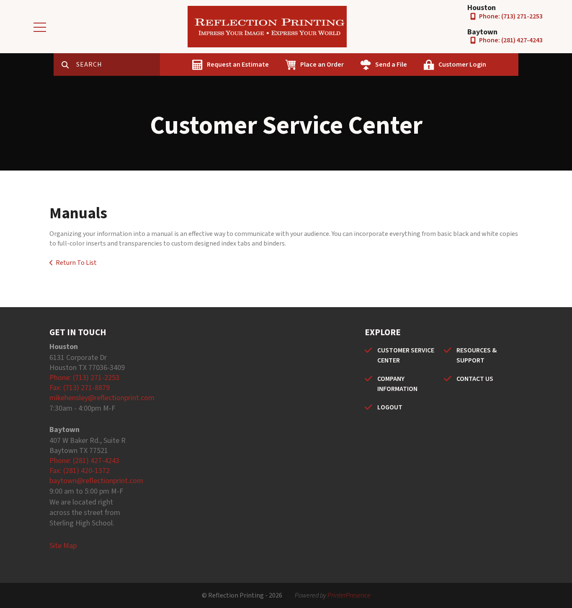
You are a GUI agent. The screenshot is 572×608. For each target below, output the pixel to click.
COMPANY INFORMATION (397, 383)
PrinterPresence (349, 595)
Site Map (63, 546)
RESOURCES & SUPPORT (476, 355)
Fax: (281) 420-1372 (79, 471)
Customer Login (462, 64)
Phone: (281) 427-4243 (511, 40)
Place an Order (322, 64)
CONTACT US (474, 378)
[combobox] (118, 64)
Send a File (391, 64)
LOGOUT (389, 407)
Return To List (76, 262)
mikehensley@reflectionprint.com (102, 398)
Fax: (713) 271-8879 (79, 388)
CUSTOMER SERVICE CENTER (405, 355)
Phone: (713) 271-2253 (511, 16)
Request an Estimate (238, 64)
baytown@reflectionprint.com (96, 481)
